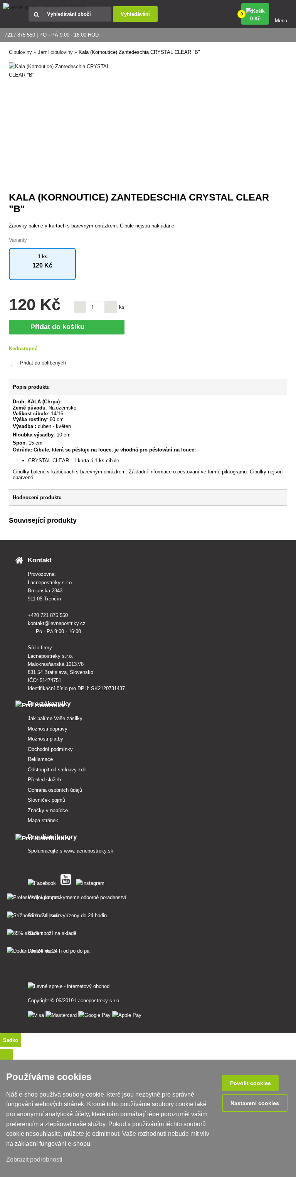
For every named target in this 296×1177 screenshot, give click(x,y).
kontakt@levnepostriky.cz (57, 623)
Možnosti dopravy (47, 729)
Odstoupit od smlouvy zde (57, 769)
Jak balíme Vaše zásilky (55, 718)
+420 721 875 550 (48, 615)
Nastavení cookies (254, 1103)
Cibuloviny (20, 52)
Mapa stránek (43, 820)
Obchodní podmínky (50, 749)
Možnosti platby (45, 739)
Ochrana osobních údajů (55, 790)
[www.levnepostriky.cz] (43, 881)
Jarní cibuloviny (55, 52)
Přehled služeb (44, 779)
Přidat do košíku (59, 327)
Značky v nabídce (48, 810)
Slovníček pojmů (46, 800)
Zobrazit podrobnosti (35, 1159)
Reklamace (40, 759)
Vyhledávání (135, 14)
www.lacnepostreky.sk (88, 851)
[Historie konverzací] (6, 1054)
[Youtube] (67, 881)
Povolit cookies (250, 1083)
